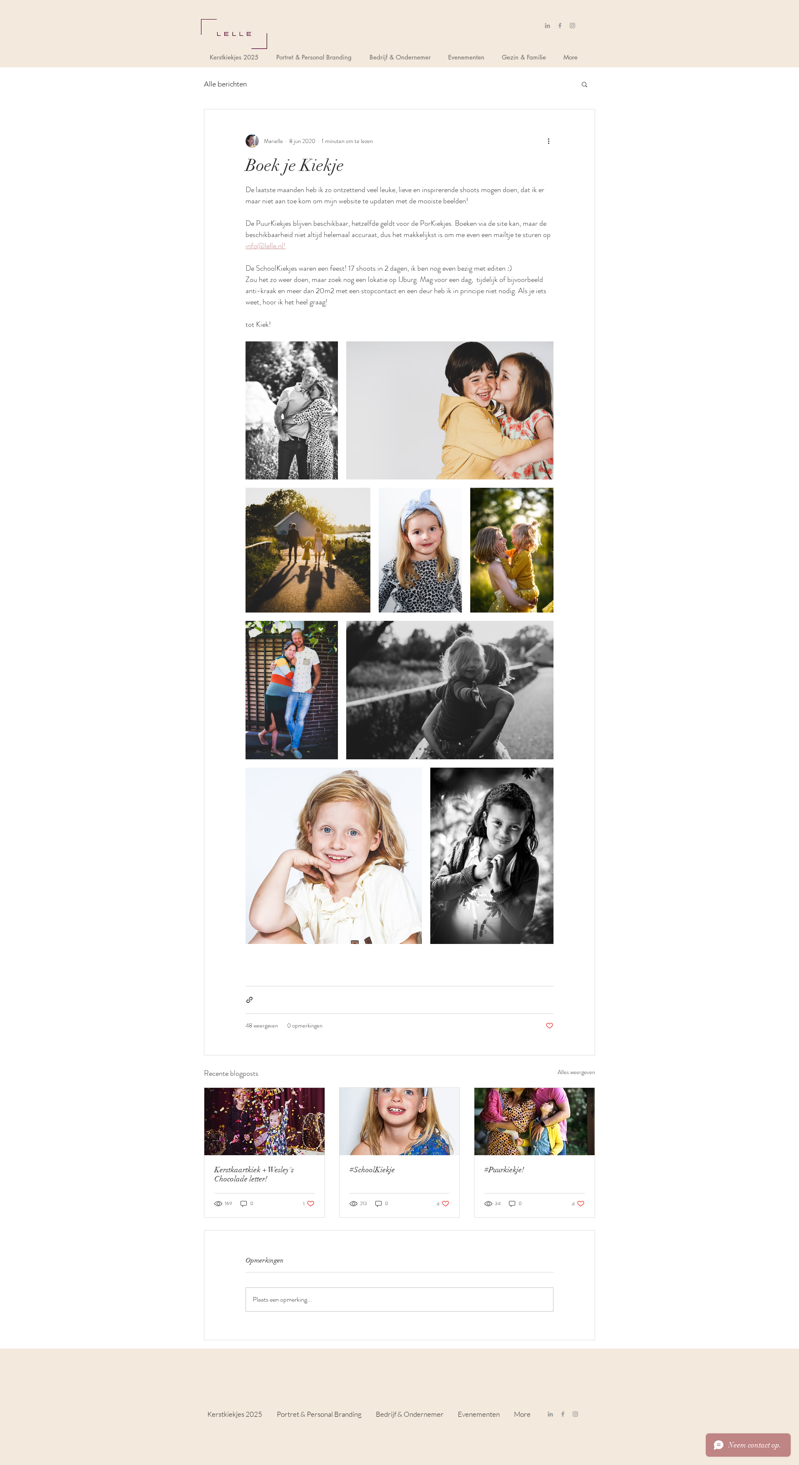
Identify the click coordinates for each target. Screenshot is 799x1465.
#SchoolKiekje (372, 1169)
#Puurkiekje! (504, 1169)
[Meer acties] (548, 141)
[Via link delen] (249, 1000)
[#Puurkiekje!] (534, 1121)
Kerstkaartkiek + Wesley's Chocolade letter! (254, 1174)
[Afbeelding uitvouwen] (292, 410)
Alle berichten (225, 84)
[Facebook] (559, 25)
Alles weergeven (576, 1072)
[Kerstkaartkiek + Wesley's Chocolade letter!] (264, 1121)
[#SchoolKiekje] (400, 1121)
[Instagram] (572, 25)
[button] (584, 84)
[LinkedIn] (547, 25)
